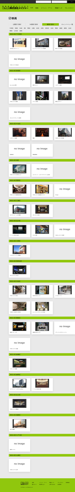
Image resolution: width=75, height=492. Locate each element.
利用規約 (68, 482)
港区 (25, 28)
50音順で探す (34, 24)
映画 (37, 8)
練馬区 (65, 28)
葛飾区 (11, 30)
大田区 (42, 28)
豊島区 (56, 28)
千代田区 (11, 28)
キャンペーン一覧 (67, 24)
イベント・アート (46, 8)
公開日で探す (17, 24)
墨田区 (28, 28)
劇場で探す (50, 24)
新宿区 (16, 28)
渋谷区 (52, 28)
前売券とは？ (42, 484)
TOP (31, 8)
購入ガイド (34, 484)
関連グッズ (58, 8)
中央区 (20, 28)
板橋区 (61, 28)
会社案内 (59, 484)
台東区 (20, 30)
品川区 (37, 28)
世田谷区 (47, 28)
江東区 (33, 28)
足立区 (69, 28)
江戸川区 (16, 30)
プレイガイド (69, 8)
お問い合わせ (52, 484)
